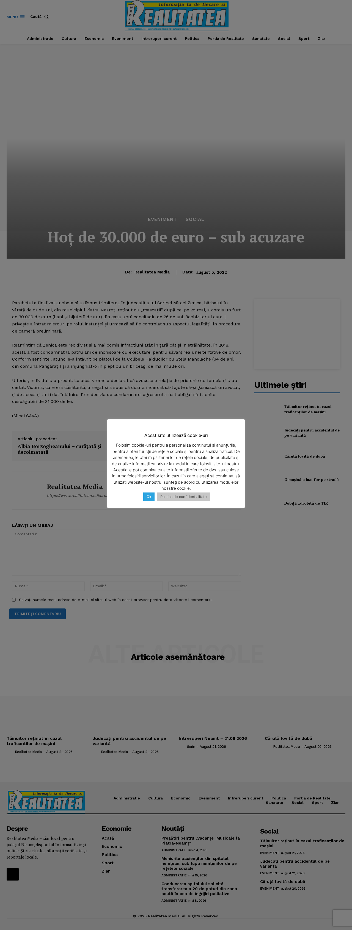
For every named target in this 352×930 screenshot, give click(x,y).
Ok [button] (149, 496)
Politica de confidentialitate (183, 496)
